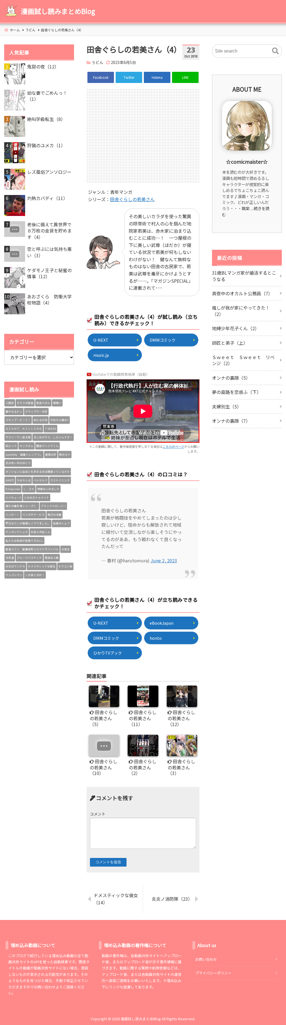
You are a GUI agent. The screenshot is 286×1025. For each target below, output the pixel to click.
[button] (275, 51)
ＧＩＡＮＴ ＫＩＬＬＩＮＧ (24, 429)
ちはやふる (24, 480)
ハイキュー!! (13, 498)
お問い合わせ (206, 959)
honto (156, 638)
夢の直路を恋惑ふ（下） (236, 392)
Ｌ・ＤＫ (28, 489)
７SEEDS (50, 429)
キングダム (27, 446)
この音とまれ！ (35, 575)
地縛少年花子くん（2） (235, 328)
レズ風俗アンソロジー (49, 172)
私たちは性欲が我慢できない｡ (24, 541)
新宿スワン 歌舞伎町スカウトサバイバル (32, 549)
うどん (97, 62)
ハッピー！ (13, 515)
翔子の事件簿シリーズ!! (22, 506)
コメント (98, 814)
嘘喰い (57, 403)
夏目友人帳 (52, 558)
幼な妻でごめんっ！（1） (47, 96)
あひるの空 (40, 420)
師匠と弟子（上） (230, 342)
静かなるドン (14, 411)
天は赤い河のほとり (18, 463)
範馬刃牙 (50, 454)
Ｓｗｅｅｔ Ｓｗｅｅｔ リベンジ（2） (243, 360)
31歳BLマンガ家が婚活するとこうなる (244, 275)
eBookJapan (161, 623)
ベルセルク (40, 480)
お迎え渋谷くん (40, 532)
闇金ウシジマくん (47, 446)
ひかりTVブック (107, 653)
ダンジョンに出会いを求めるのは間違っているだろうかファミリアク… (38, 472)
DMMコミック (162, 340)
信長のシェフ (61, 523)
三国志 (10, 403)
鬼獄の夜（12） (43, 66)
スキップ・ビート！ (18, 420)
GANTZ (10, 480)
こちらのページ (173, 446)
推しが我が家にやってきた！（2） (241, 310)
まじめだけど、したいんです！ (53, 437)
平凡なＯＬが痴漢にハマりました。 (28, 523)
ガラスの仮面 (25, 403)
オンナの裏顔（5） (231, 377)
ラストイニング (60, 480)
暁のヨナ (64, 454)
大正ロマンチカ (15, 566)
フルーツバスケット (29, 558)
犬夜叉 (65, 549)
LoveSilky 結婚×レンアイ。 (24, 454)
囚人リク (11, 446)
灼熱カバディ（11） (47, 198)
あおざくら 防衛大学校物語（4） (49, 299)
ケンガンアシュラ (17, 532)
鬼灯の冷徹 (54, 515)
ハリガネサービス (33, 515)
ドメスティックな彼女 (42, 566)
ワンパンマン (14, 575)
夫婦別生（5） (226, 406)
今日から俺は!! (59, 420)
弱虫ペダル (43, 403)
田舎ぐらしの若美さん (132, 199)
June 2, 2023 (164, 560)
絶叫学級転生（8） (46, 119)
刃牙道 (10, 558)
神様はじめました (48, 489)
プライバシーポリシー (213, 973)
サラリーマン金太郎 (18, 437)
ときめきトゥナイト (36, 498)
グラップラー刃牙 (36, 411)
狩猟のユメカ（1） (46, 145)
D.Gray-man (13, 489)
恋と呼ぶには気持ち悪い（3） (49, 252)
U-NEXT (100, 340)
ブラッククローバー (53, 506)
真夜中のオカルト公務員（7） (242, 293)
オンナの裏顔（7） (231, 420)
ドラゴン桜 (65, 566)
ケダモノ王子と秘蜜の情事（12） (49, 273)
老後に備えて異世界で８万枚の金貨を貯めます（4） (49, 230)
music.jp (101, 355)
